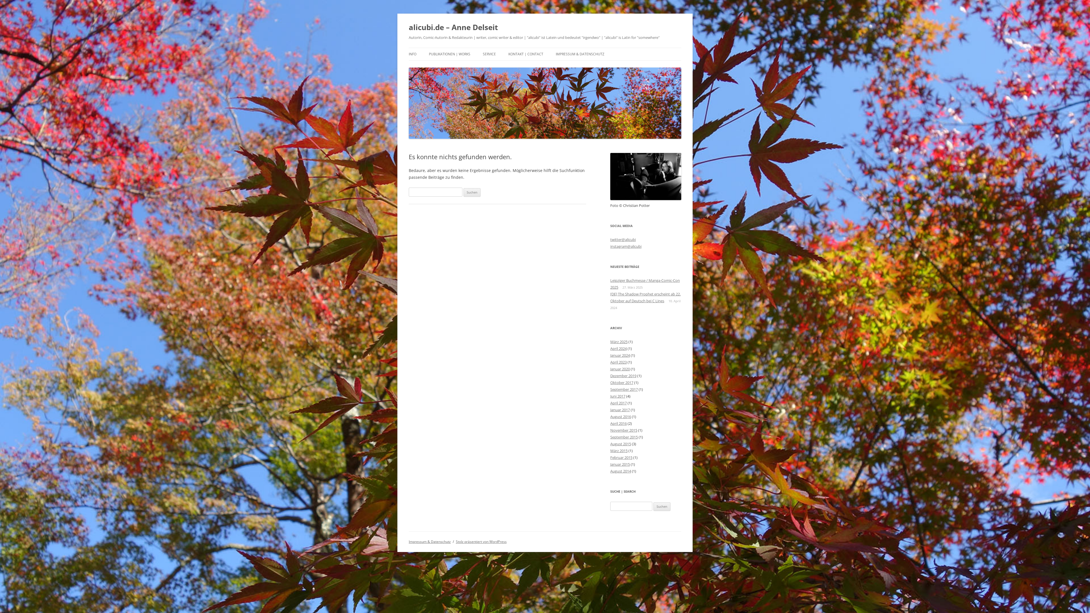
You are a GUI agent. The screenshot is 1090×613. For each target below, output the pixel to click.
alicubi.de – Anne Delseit (453, 27)
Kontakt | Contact (525, 54)
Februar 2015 (621, 457)
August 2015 (620, 443)
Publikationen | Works (449, 54)
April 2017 (618, 403)
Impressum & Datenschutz (580, 54)
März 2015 (619, 450)
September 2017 (624, 389)
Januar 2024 (620, 355)
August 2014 (620, 471)
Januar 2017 (620, 409)
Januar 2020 (620, 368)
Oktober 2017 (621, 382)
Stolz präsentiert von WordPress (481, 541)
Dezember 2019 (623, 375)
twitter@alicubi (623, 239)
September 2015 (624, 437)
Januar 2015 (620, 464)
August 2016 (620, 416)
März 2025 (619, 341)
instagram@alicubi (626, 246)
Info (412, 54)
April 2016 (618, 423)
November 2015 (623, 430)
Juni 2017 (617, 396)
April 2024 (618, 348)
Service (489, 54)
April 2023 (618, 362)
